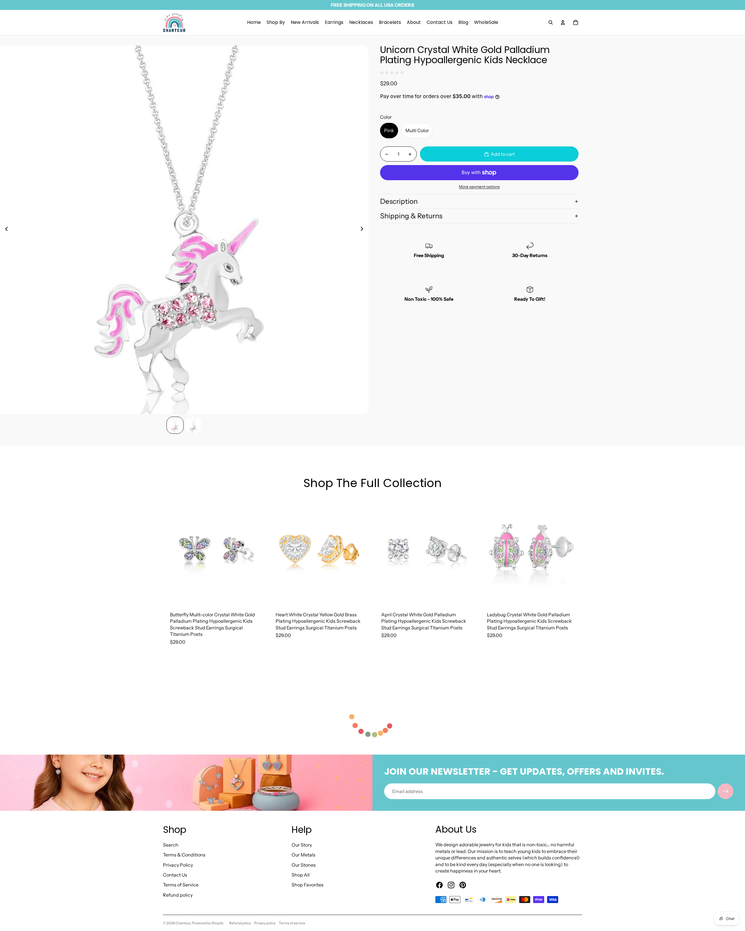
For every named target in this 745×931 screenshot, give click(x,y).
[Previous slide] (5, 229)
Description (399, 201)
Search (170, 845)
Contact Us (175, 875)
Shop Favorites (308, 885)
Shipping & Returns (411, 216)
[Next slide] (363, 229)
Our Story (302, 845)
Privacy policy (265, 923)
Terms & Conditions (184, 855)
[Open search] (550, 22)
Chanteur (183, 923)
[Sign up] (725, 791)
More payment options (479, 186)
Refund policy (178, 895)
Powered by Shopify (208, 923)
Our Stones (304, 865)
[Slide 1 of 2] (175, 425)
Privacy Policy (178, 865)
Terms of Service (180, 885)
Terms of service (292, 923)
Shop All (301, 875)
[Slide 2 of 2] (193, 425)
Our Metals (303, 855)
